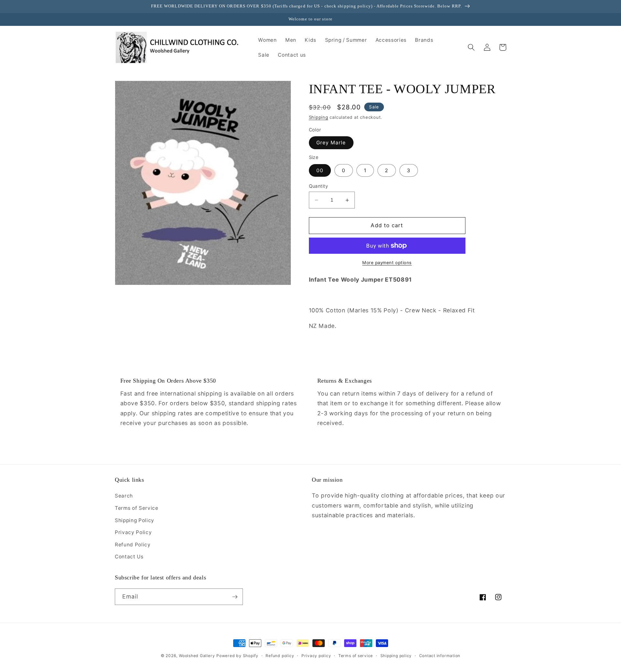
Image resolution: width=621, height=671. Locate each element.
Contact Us (129, 557)
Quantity (318, 186)
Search (124, 496)
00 (319, 170)
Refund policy (280, 655)
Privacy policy (316, 655)
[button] (471, 47)
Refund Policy (133, 545)
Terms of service (355, 655)
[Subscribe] (235, 596)
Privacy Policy (133, 532)
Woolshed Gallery (197, 655)
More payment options (387, 262)
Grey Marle (331, 143)
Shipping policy (396, 655)
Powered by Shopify (237, 655)
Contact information (440, 655)
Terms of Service (136, 508)
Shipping (318, 117)
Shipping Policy (134, 520)
